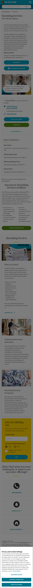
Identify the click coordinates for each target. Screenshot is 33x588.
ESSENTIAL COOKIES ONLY (16, 579)
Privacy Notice (16, 571)
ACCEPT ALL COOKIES (16, 584)
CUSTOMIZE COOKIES (16, 574)
